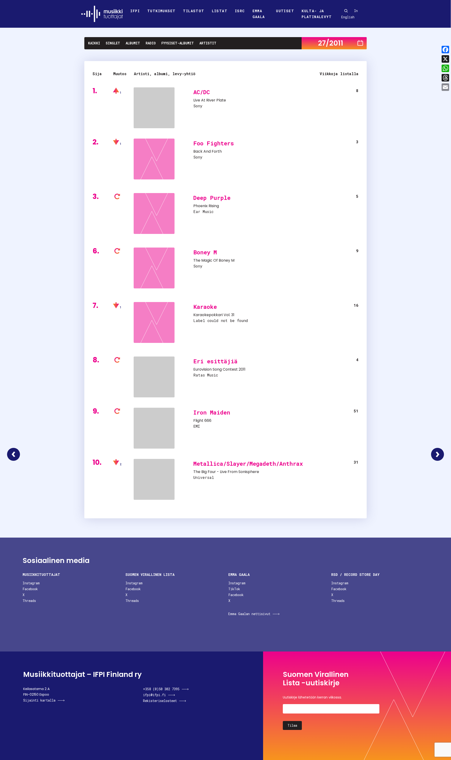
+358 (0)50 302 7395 (161, 689)
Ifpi (135, 10)
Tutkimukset (161, 10)
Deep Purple (211, 198)
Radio (151, 43)
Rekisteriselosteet (160, 700)
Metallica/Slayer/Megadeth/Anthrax (248, 463)
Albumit (133, 43)
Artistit (207, 43)
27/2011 (330, 43)
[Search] (346, 10)
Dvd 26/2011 (13, 454)
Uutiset (285, 10)
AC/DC (201, 92)
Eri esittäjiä (215, 361)
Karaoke (205, 306)
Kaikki (94, 43)
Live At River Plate (209, 100)
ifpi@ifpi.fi (154, 695)
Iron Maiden (211, 412)
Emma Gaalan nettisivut (249, 614)
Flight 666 (202, 420)
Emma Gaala (259, 13)
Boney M (205, 252)
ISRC (240, 10)
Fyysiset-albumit (177, 43)
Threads (29, 600)
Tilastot (193, 10)
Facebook (30, 589)
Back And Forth (207, 151)
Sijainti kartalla (39, 700)
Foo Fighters (213, 143)
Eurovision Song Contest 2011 (219, 369)
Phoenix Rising (206, 206)
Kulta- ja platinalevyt (317, 13)
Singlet (113, 43)
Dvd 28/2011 (437, 454)
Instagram (31, 583)
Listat (219, 10)
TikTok (234, 589)
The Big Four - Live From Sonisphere (226, 471)
